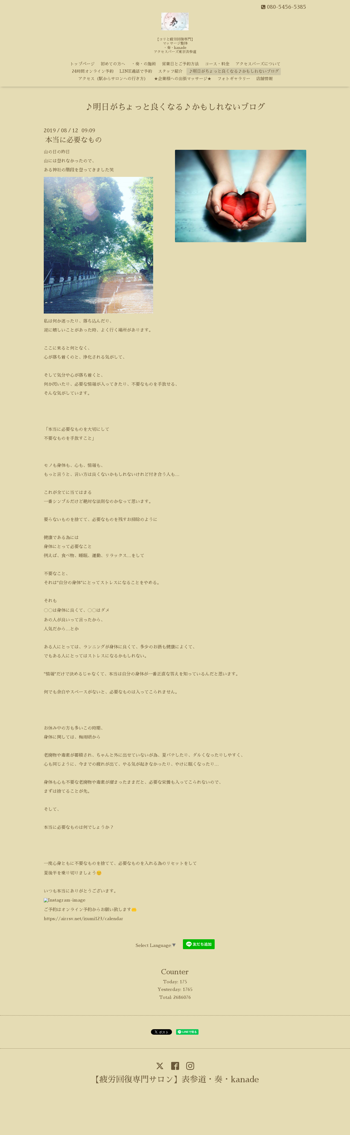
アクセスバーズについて (258, 64)
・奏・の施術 (143, 64)
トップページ (82, 64)
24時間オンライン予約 (92, 71)
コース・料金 (217, 64)
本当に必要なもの (73, 140)
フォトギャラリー (233, 79)
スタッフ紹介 (170, 71)
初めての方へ (113, 64)
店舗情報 (264, 79)
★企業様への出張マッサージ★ (182, 79)
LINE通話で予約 (135, 71)
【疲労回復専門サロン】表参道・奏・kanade (175, 1079)
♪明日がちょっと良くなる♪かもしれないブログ (234, 71)
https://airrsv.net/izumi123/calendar (83, 919)
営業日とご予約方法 (180, 64)
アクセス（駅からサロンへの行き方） (113, 79)
